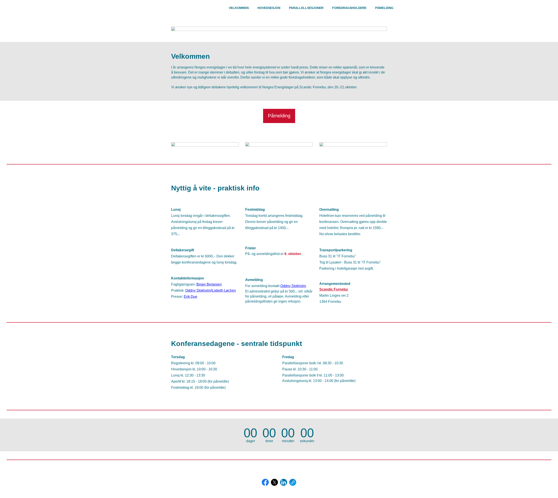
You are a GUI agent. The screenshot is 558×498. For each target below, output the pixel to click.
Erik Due (190, 296)
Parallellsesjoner (306, 8)
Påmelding (384, 8)
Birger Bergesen (209, 284)
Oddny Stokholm (198, 290)
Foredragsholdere (349, 8)
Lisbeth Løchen (224, 290)
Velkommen (239, 8)
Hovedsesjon (268, 8)
